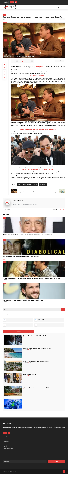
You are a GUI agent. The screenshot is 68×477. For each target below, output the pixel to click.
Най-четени (18, 331)
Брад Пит (35, 184)
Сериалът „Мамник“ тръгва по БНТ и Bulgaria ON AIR (34, 335)
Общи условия (7, 445)
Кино (4, 14)
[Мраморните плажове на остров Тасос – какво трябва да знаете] (13, 353)
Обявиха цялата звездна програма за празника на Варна (35, 399)
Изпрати (56, 461)
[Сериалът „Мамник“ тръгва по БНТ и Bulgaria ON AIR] (13, 340)
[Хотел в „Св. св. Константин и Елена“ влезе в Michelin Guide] (13, 366)
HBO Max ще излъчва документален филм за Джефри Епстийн (21, 256)
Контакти (6, 449)
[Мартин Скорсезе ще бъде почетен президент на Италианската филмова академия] (34, 225)
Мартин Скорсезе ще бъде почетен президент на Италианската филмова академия (27, 234)
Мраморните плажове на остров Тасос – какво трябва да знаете (37, 348)
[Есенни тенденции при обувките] (13, 378)
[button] (5, 40)
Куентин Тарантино (27, 184)
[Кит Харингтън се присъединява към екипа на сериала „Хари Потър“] (34, 291)
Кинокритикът (42, 184)
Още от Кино (6, 214)
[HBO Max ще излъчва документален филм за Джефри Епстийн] (34, 247)
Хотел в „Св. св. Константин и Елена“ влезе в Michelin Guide (36, 361)
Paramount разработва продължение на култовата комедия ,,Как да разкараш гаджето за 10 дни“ (31, 278)
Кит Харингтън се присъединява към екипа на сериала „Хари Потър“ (23, 300)
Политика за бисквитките (9, 448)
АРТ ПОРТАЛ (20, 200)
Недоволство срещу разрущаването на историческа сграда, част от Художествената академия (43, 387)
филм (19, 184)
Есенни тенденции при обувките (30, 374)
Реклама (6, 446)
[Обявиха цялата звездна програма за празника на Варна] (13, 404)
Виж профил (7, 209)
